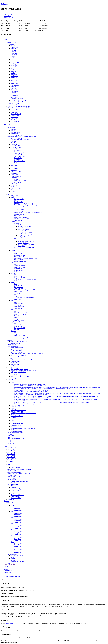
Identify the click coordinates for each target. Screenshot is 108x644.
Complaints (14, 487)
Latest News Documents (14, 441)
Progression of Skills (19, 267)
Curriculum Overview (20, 265)
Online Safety (14, 373)
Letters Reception (12, 458)
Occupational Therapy (17, 431)
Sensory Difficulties (16, 422)
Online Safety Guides (16, 349)
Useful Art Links (18, 270)
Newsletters (10, 443)
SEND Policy (14, 408)
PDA (12, 426)
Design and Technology (17, 273)
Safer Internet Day (16, 356)
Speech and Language (17, 423)
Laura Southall (15, 121)
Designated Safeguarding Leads (19, 369)
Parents (6, 446)
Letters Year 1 (11, 457)
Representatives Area (13, 123)
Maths (12, 208)
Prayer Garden (18, 158)
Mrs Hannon (14, 56)
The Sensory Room (16, 425)
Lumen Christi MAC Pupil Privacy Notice (18, 473)
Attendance (10, 461)
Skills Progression (19, 306)
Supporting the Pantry (20, 161)
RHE (12, 309)
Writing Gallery (22, 246)
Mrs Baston (14, 65)
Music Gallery (18, 308)
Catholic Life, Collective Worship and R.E (22, 359)
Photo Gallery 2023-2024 (17, 561)
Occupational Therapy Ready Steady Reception (23, 428)
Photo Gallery (18, 271)
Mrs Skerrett (14, 60)
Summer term (17, 534)
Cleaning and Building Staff (18, 100)
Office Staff (14, 97)
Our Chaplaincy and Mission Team (20, 139)
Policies (13, 193)
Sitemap (6, 569)
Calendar (9, 437)
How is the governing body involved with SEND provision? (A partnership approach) (37, 397)
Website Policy (8, 572)
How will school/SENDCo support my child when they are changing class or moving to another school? (42, 388)
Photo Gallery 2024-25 (17, 555)
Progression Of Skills (19, 255)
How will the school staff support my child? (25, 404)
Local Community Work (20, 152)
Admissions (10, 126)
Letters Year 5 (11, 451)
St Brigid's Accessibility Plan (18, 410)
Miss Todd (13, 88)
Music (12, 300)
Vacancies (10, 444)
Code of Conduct (15, 496)
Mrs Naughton (15, 59)
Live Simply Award (16, 149)
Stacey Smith (14, 117)
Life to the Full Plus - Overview (22, 312)
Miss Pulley (14, 80)
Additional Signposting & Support (20, 376)
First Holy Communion (20, 180)
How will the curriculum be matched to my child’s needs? (29, 384)
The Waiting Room (12, 484)
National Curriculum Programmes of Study (25, 279)
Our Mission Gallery (16, 138)
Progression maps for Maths (21, 211)
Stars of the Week (8, 17)
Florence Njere (15, 115)
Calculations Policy (19, 214)
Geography (14, 197)
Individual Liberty (15, 132)
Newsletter (14, 560)
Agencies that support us (17, 375)
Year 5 (12, 542)
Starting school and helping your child (17, 481)
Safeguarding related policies (18, 372)
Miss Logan (14, 82)
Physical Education (16, 322)
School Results (11, 379)
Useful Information (12, 485)
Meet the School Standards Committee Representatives (22, 108)
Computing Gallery (19, 338)
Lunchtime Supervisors (17, 98)
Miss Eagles (14, 89)
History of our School (13, 103)
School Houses (15, 185)
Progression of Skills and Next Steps (24, 203)
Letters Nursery (11, 460)
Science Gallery (18, 259)
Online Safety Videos (16, 352)
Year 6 (12, 548)
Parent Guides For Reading (25, 234)
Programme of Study (19, 268)
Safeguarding (11, 367)
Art (12, 262)
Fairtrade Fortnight (19, 159)
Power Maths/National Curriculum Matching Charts (28, 212)
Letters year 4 (11, 452)
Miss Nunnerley (15, 85)
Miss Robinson (15, 67)
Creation (13, 191)
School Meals (14, 492)
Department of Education (17, 495)
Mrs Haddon (14, 57)
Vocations (13, 189)
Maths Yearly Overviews (20, 217)
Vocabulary (17, 215)
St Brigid (13, 141)
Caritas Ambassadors (16, 164)
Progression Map (18, 287)
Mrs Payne (14, 92)
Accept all (10, 596)
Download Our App (9, 564)
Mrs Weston (14, 77)
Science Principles (19, 256)
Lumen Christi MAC (13, 104)
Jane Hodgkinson (15, 111)
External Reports (11, 344)
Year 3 (12, 529)
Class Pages (10, 502)
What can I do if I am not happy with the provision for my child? (31, 390)
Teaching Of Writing (23, 243)
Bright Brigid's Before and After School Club (19, 469)
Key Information (8, 124)
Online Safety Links (16, 350)
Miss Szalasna (14, 91)
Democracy (14, 129)
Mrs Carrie (14, 70)
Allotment (16, 162)
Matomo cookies (9, 623)
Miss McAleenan (15, 62)
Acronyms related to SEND (18, 411)
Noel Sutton (14, 118)
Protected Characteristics (20, 320)
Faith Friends (14, 168)
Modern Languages (16, 293)
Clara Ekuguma (15, 120)
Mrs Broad (14, 71)
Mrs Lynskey (14, 48)
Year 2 (12, 523)
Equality (9, 340)
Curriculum (14, 183)
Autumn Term (18, 507)
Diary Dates (10, 435)
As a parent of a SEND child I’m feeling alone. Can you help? (30, 391)
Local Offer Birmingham (14, 472)
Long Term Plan (18, 202)
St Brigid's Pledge (19, 319)
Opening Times (11, 475)
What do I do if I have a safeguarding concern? (23, 370)
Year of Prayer (14, 142)
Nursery (13, 505)
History (13, 282)
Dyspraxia (13, 417)
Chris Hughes (14, 112)
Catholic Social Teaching (17, 144)
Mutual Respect (15, 133)
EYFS (12, 504)
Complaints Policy (16, 361)
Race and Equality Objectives (19, 341)
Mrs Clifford (14, 53)
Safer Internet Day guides (14, 476)
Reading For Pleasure (23, 230)
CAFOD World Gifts (19, 156)
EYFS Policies (15, 363)
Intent (15, 200)
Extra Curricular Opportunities (15, 438)
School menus (11, 478)
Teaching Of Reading (23, 229)
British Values (11, 127)
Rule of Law (14, 130)
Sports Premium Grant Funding (15, 432)
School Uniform (11, 479)
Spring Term (17, 508)
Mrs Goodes (14, 54)
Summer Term (18, 510)
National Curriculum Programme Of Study (25, 205)
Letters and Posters (16, 466)
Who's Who (10, 44)
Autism (13, 414)
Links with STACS (16, 171)
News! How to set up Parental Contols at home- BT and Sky (27, 353)
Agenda (13, 557)
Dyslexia (13, 420)
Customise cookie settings (20, 596)
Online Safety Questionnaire (18, 355)
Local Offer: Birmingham (17, 405)
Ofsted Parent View (16, 498)
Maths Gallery (18, 220)
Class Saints (14, 170)
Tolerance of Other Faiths (17, 135)
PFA (8, 464)
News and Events (8, 14)
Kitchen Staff (14, 95)
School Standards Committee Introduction (18, 106)
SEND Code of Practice (17, 407)
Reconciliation (18, 179)
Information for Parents (17, 347)
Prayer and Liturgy (16, 176)
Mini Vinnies (14, 165)
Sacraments (14, 177)
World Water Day (19, 155)
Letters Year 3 (11, 454)
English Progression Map (24, 226)
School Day (14, 493)
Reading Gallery (22, 237)
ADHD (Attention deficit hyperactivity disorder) (24, 413)
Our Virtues (14, 186)
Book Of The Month (26, 232)
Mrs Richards (14, 76)
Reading (16, 223)
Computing (14, 331)
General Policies (15, 364)
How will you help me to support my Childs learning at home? (30, 385)
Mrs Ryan (13, 86)
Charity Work (14, 174)
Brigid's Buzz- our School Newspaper (24, 247)
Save (15, 642)
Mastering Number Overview (22, 218)
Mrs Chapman (14, 47)
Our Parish (14, 173)
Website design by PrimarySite (12, 576)
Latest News (7, 16)
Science (13, 250)
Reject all (3, 596)
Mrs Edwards (14, 83)
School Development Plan (14, 378)
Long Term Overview (20, 314)
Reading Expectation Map (24, 227)
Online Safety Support (13, 346)
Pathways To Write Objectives (26, 241)
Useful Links (10, 499)
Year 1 (12, 517)
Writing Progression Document (26, 244)
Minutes (13, 558)
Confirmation (17, 182)
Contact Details (11, 42)
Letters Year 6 (11, 449)
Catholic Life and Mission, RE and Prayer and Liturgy (21, 136)
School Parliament (12, 554)
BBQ (12, 429)
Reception (13, 511)
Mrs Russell (14, 51)
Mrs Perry (13, 64)
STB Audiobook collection (21, 249)
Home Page (4, 4)
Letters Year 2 (11, 455)
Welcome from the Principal (14, 41)
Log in (2, 3)
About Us (6, 39)
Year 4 (12, 536)
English (13, 221)
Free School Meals (12, 470)
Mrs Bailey (14, 74)
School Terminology (16, 489)
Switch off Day (18, 153)
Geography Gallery (19, 206)
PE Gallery (17, 329)
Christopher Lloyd (16, 114)
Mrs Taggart (14, 50)
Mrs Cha (13, 68)
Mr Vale (13, 73)
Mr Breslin (14, 45)
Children (6, 501)
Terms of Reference (16, 467)
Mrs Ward (13, 79)
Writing (16, 238)
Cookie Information (9, 570)
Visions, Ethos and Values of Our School (18, 101)
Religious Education (16, 196)
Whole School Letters (13, 448)
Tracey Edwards (15, 109)
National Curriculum (19, 305)
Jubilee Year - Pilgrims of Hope (19, 145)
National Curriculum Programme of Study (25, 297)
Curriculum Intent (19, 209)
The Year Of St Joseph (17, 188)
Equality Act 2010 (16, 343)
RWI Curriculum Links (24, 235)
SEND (9, 381)
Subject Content (18, 288)
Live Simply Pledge (19, 150)
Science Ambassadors (20, 261)
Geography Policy (19, 199)
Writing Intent (21, 240)
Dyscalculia (14, 419)
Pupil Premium (11, 366)
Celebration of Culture (17, 167)
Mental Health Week (19, 315)
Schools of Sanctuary (16, 147)
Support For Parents (12, 482)
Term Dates (10, 463)
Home (5, 13)
